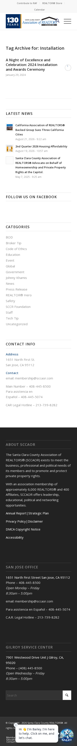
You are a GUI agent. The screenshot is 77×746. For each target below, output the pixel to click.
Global (10, 266)
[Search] (55, 21)
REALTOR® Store (52, 3)
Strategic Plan (38, 513)
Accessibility (15, 537)
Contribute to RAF (27, 3)
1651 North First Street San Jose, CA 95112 (38, 577)
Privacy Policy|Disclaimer (24, 521)
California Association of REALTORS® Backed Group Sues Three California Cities (40, 129)
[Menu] (65, 21)
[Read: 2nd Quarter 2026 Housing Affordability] (9, 148)
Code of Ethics (16, 249)
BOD (9, 237)
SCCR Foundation (18, 306)
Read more (68, 67)
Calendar (39, 9)
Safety (10, 301)
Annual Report (16, 513)
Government (15, 272)
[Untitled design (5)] (32, 21)
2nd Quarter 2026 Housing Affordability (41, 146)
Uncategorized (17, 324)
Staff (9, 312)
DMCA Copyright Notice (23, 529)
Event (10, 260)
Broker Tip (13, 243)
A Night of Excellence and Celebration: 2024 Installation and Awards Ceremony (31, 64)
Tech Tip (12, 318)
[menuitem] (27, 3)
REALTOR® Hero (19, 295)
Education (13, 254)
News (10, 283)
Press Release (16, 289)
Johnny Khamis (16, 278)
